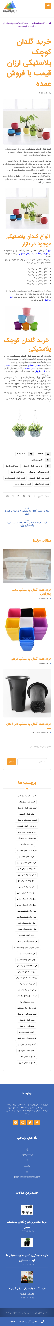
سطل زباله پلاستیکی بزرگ (27, 886)
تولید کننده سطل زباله (27, 802)
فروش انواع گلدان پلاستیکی (27, 941)
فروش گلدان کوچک (17, 472)
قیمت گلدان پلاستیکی (27, 1020)
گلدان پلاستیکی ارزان (26, 1032)
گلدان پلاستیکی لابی (33, 732)
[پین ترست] (15, 1122)
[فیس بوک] (37, 1122)
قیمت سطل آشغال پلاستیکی (27, 996)
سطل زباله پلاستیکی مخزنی (26, 911)
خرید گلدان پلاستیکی (26, 856)
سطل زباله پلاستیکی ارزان (27, 874)
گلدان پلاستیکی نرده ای (26, 1050)
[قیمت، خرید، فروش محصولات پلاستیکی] (10, 7)
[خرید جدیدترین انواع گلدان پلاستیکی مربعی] (27, 1210)
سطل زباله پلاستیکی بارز (26, 880)
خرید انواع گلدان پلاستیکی (26, 826)
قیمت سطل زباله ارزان (27, 1002)
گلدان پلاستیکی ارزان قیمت (26, 1038)
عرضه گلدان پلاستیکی (26, 935)
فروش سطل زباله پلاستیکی (26, 959)
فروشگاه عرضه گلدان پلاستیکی (26, 977)
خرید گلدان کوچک (12, 466)
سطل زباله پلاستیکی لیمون (26, 905)
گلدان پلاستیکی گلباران (27, 1062)
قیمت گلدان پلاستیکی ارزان (15, 478)
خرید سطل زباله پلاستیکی (27, 838)
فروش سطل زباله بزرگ (27, 953)
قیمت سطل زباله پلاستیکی (26, 1008)
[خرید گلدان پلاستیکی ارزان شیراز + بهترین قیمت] (27, 1277)
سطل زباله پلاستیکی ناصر (27, 923)
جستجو (11, 762)
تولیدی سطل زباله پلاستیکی (27, 820)
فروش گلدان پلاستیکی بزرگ (27, 989)
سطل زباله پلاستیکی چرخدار (27, 929)
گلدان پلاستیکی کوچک (23, 484)
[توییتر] (30, 1122)
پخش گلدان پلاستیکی (27, 1026)
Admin (40, 454)
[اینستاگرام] (23, 1122)
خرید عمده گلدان (27, 844)
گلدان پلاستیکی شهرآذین (27, 1044)
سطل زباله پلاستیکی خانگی (26, 893)
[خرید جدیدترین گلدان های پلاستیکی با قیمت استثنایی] (27, 1244)
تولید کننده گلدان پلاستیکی (27, 808)
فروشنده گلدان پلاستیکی (26, 971)
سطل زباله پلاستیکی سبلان (26, 899)
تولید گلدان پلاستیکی (26, 814)
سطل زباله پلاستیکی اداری (26, 868)
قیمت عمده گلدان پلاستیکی (39, 478)
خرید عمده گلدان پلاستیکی (32, 466)
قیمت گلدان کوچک (42, 484)
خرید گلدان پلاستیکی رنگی (26, 862)
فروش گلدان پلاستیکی (27, 983)
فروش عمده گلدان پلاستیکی (39, 472)
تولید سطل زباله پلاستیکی (27, 796)
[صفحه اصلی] (50, 23)
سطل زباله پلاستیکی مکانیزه (26, 917)
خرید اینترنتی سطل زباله (26, 832)
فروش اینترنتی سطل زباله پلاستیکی (26, 947)
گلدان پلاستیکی (37, 460)
